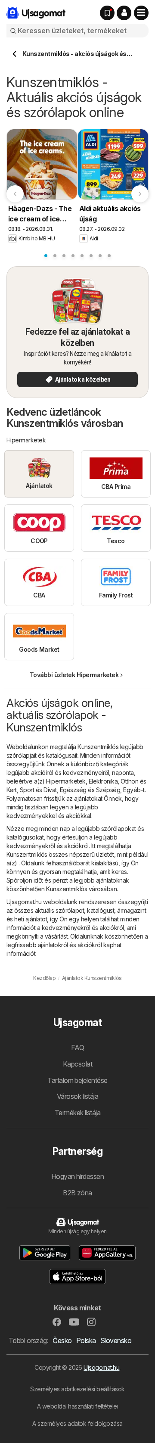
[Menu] (141, 13)
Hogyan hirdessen (77, 1176)
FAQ (77, 1047)
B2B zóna (77, 1192)
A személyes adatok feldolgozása (77, 1423)
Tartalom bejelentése (77, 1080)
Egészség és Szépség (90, 789)
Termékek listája (78, 1112)
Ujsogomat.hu (101, 1367)
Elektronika (103, 781)
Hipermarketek (65, 781)
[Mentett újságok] (107, 13)
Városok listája (77, 1096)
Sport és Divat (38, 789)
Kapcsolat (77, 1064)
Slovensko (115, 1340)
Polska (86, 1340)
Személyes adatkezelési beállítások (77, 1389)
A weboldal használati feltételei (77, 1406)
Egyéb (131, 789)
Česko (62, 1340)
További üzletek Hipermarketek (74, 674)
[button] (124, 13)
